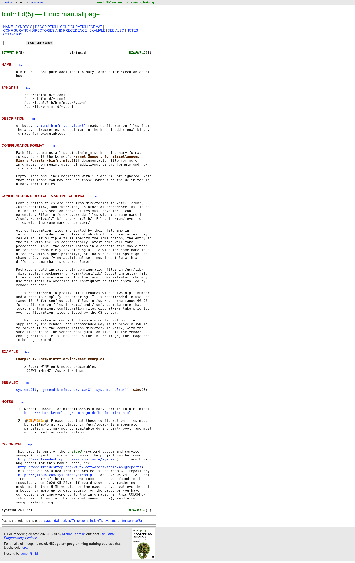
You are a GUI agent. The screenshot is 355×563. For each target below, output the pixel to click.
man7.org (8, 2)
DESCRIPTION (46, 27)
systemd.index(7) (89, 520)
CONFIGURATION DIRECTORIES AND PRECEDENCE (45, 30)
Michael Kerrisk (73, 534)
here (24, 547)
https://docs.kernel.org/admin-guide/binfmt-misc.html (77, 413)
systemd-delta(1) (112, 390)
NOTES (132, 30)
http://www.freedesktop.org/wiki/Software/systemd (67, 459)
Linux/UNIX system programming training (124, 2)
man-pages (36, 2)
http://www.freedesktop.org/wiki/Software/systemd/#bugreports (79, 467)
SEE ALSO (116, 30)
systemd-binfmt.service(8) (60, 126)
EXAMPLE (97, 30)
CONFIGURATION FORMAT (81, 27)
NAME (8, 27)
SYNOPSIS (23, 27)
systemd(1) (26, 390)
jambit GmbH (29, 553)
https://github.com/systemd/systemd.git (57, 475)
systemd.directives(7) (59, 520)
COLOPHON (12, 34)
